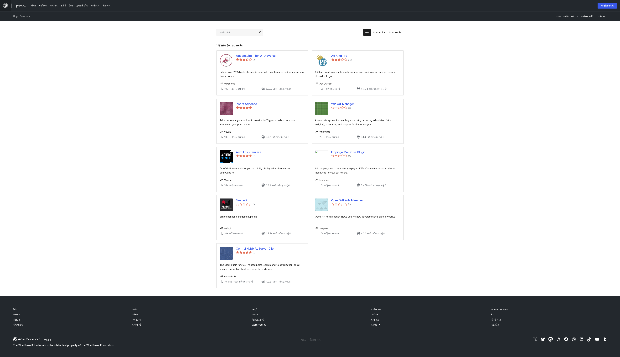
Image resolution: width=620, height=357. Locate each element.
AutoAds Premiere (248, 152)
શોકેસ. (135, 309)
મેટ (492, 314)
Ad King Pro (339, 55)
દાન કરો (375, 319)
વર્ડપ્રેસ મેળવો (607, 5)
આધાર (255, 314)
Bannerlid (242, 200)
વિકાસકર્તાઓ (258, 319)
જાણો (254, 309)
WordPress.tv (259, 324)
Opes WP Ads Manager (347, 200)
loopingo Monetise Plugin (348, 152)
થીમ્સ (135, 314)
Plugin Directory (21, 16)
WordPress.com (499, 309)
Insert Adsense (246, 104)
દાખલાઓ (136, 324)
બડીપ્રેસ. (495, 324)
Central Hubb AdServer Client (256, 248)
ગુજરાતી (47, 339)
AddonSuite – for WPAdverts (256, 55)
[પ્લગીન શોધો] (260, 32)
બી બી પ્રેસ (496, 319)
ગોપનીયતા (18, 324)
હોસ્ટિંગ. (17, 319)
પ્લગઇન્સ (136, 319)
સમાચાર (16, 314)
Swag (375, 324)
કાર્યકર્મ (374, 314)
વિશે (15, 309)
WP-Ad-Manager (342, 104)
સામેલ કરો (376, 309)
